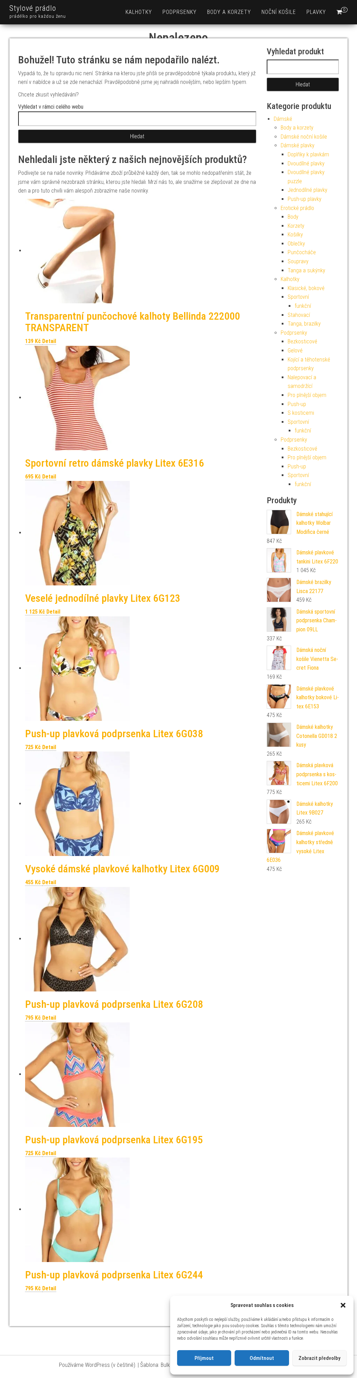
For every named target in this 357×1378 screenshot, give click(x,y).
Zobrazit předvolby (319, 1358)
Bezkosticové (302, 341)
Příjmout (204, 1358)
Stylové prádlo (32, 8)
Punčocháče (302, 252)
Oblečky (296, 243)
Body (293, 216)
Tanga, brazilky (304, 323)
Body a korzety (229, 12)
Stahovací (299, 315)
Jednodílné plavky (307, 190)
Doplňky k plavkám (308, 154)
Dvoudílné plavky (306, 163)
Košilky (295, 234)
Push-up (297, 404)
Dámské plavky (297, 145)
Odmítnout (262, 1358)
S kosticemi (301, 413)
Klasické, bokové (306, 288)
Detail (49, 341)
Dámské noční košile (304, 136)
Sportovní (298, 297)
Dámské (283, 119)
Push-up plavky (304, 199)
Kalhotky (139, 12)
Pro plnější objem (307, 395)
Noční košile (278, 12)
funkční (303, 306)
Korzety (296, 226)
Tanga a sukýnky (306, 270)
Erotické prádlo (297, 208)
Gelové (295, 350)
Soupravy (298, 261)
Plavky (316, 12)
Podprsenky (179, 12)
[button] (343, 1305)
